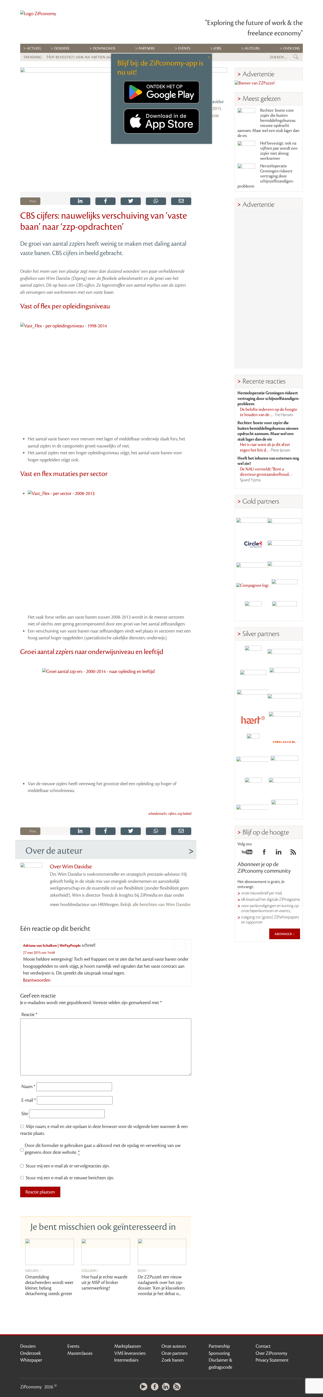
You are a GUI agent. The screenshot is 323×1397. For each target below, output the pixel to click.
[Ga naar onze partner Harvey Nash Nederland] (253, 610)
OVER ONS (291, 48)
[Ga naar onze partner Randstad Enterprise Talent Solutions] (253, 654)
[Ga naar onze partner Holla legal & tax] (284, 720)
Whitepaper (31, 1360)
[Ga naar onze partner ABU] (284, 764)
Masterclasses (80, 1353)
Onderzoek (30, 1353)
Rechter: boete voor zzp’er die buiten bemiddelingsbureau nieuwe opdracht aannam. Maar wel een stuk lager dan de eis (268, 123)
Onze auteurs (174, 1346)
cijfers (172, 814)
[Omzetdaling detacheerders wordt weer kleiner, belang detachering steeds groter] (49, 1252)
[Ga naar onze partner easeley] (284, 654)
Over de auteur (53, 851)
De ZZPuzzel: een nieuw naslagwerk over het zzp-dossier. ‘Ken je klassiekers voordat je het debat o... (161, 1285)
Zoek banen (173, 1360)
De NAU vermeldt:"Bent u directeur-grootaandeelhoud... (266, 474)
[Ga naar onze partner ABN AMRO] (284, 698)
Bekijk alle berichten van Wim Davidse (155, 905)
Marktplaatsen (127, 1346)
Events (73, 1346)
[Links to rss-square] (293, 853)
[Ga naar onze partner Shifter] (253, 698)
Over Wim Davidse (71, 866)
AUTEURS (252, 48)
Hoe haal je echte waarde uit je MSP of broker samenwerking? (104, 1282)
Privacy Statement (272, 1360)
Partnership (219, 1346)
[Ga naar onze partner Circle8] (253, 544)
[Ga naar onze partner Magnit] (253, 566)
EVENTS (184, 48)
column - (90, 1270)
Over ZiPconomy (271, 1353)
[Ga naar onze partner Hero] (284, 610)
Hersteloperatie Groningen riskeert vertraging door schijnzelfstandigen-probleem (265, 176)
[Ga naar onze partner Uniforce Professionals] (284, 786)
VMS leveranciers (130, 1353)
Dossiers (61, 48)
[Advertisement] (268, 290)
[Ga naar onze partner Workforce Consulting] (284, 676)
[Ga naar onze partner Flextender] (284, 544)
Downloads (104, 48)
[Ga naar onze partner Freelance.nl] (284, 742)
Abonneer (284, 934)
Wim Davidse (211, 102)
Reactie (29, 1014)
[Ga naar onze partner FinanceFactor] (284, 522)
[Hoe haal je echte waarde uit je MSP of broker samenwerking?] (106, 1252)
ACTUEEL (34, 48)
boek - (143, 1270)
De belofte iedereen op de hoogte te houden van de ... (268, 412)
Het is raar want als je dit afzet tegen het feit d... (265, 447)
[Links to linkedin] (278, 853)
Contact (263, 1346)
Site (24, 1114)
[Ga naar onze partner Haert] (253, 720)
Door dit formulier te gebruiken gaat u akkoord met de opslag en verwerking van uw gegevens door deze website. (103, 1149)
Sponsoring (219, 1353)
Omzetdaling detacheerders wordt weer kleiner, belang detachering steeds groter (49, 1285)
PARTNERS (147, 48)
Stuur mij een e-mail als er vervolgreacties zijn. (68, 1166)
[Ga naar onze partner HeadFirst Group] (284, 588)
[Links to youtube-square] (246, 853)
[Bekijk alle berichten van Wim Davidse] (213, 81)
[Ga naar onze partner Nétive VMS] (253, 742)
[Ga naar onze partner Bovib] (284, 566)
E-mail (28, 1100)
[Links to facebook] (264, 853)
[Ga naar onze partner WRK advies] (284, 808)
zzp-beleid (184, 814)
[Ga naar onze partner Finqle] (253, 522)
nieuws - (33, 1270)
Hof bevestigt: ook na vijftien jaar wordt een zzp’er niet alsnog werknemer (279, 151)
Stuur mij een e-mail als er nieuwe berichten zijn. (70, 1178)
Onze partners (175, 1353)
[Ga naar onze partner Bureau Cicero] (253, 786)
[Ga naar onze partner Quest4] (253, 676)
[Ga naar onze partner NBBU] (253, 764)
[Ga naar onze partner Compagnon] (253, 588)
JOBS (217, 48)
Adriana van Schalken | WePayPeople (52, 945)
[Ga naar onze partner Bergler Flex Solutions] (253, 808)
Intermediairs (126, 1360)
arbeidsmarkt (157, 814)
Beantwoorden (36, 980)
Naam (28, 1087)
